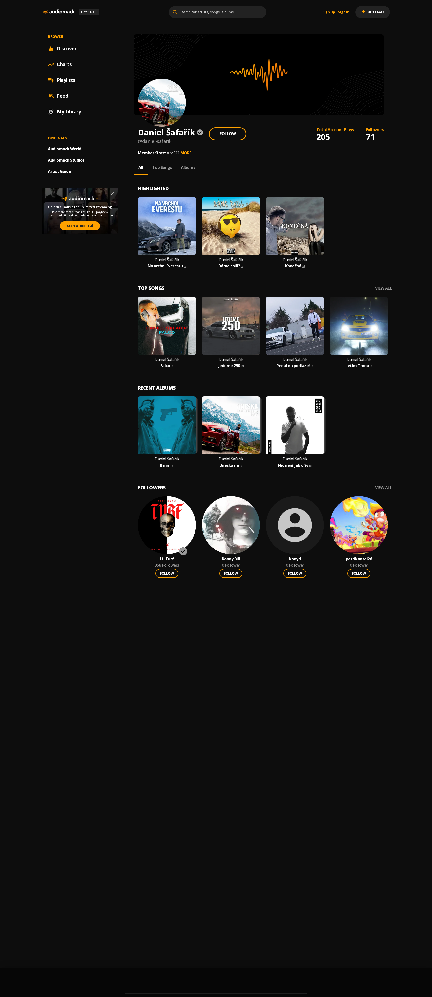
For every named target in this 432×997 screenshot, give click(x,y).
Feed (62, 96)
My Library (69, 111)
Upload (376, 12)
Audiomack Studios (66, 160)
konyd (295, 559)
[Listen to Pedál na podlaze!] (295, 326)
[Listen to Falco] (167, 326)
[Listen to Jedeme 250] (231, 326)
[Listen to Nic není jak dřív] (295, 425)
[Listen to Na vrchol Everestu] (167, 226)
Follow (228, 133)
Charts (64, 64)
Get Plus (89, 12)
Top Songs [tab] (162, 167)
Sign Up (329, 12)
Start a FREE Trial (80, 225)
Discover (66, 48)
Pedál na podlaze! (293, 365)
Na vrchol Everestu (165, 266)
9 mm (165, 465)
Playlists (66, 80)
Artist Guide (59, 171)
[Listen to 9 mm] (167, 425)
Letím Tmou (357, 365)
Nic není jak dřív (293, 465)
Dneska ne (229, 465)
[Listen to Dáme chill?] (231, 226)
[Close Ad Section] (112, 193)
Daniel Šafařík (167, 259)
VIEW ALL (383, 288)
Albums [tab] (188, 167)
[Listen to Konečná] (295, 226)
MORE (186, 153)
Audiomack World (65, 149)
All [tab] (141, 167)
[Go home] (58, 12)
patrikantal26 (359, 559)
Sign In (343, 12)
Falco (165, 365)
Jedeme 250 (229, 365)
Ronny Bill (231, 559)
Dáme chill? (229, 266)
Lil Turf (167, 559)
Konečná (293, 266)
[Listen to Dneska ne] (231, 425)
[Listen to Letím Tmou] (359, 326)
